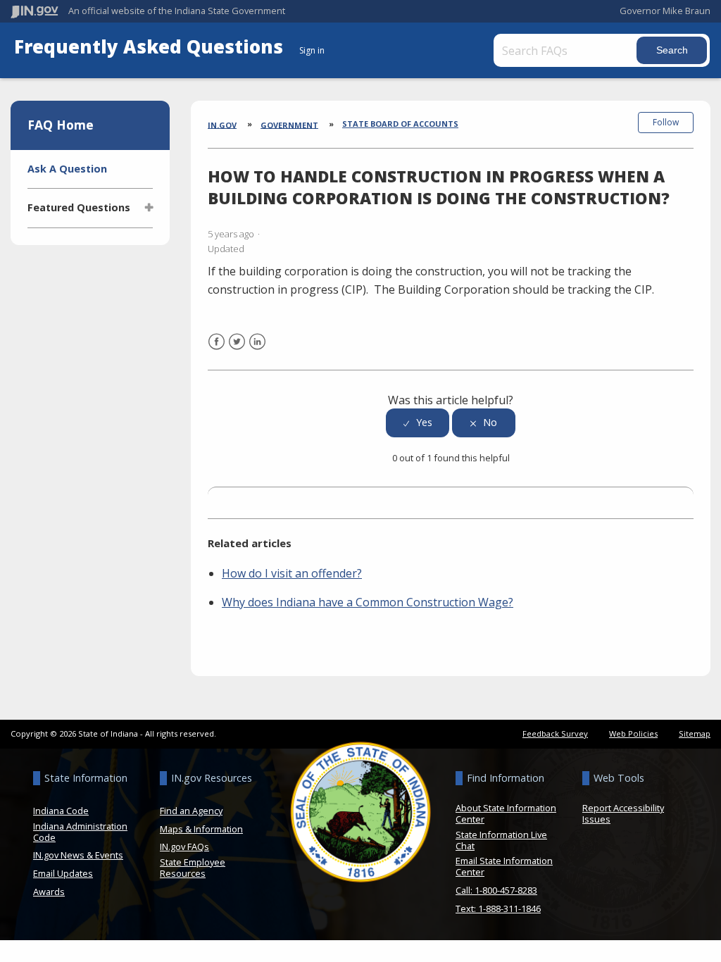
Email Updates (63, 873)
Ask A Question (67, 168)
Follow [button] (666, 122)
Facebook (216, 350)
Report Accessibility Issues (623, 813)
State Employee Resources (192, 867)
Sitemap (694, 733)
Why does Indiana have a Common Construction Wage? (367, 602)
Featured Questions (78, 207)
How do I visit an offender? (292, 573)
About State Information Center (506, 813)
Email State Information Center (504, 866)
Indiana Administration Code (80, 831)
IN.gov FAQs (184, 846)
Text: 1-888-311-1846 (498, 908)
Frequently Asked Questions (151, 47)
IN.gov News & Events (78, 855)
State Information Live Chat (501, 840)
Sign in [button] (312, 50)
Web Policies (633, 733)
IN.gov (222, 124)
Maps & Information (201, 829)
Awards (49, 891)
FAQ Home (60, 124)
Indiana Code (61, 810)
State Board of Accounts (400, 123)
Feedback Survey (555, 733)
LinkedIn (257, 350)
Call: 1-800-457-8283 (496, 890)
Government (289, 124)
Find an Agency (191, 810)
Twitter (237, 350)
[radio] (417, 422)
